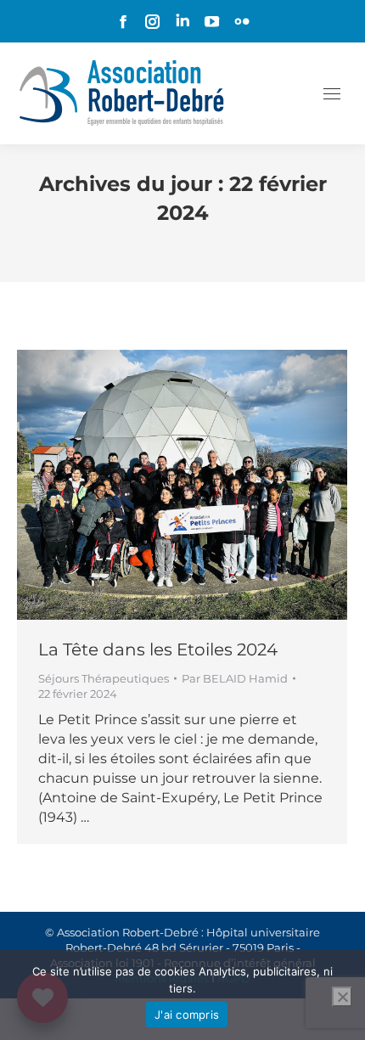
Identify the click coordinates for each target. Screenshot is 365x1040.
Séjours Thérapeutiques (103, 678)
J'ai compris (186, 1014)
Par (235, 678)
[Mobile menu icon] (332, 94)
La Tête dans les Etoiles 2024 (158, 649)
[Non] (342, 997)
